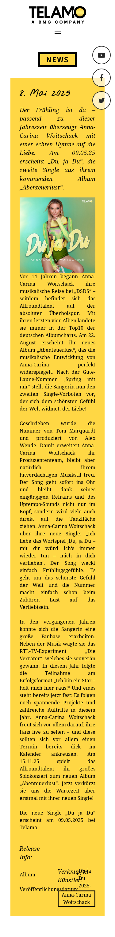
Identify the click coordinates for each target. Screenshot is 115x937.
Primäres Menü (58, 32)
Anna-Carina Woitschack (76, 898)
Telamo (28, 15)
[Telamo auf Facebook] (101, 78)
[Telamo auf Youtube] (101, 55)
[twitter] (101, 100)
